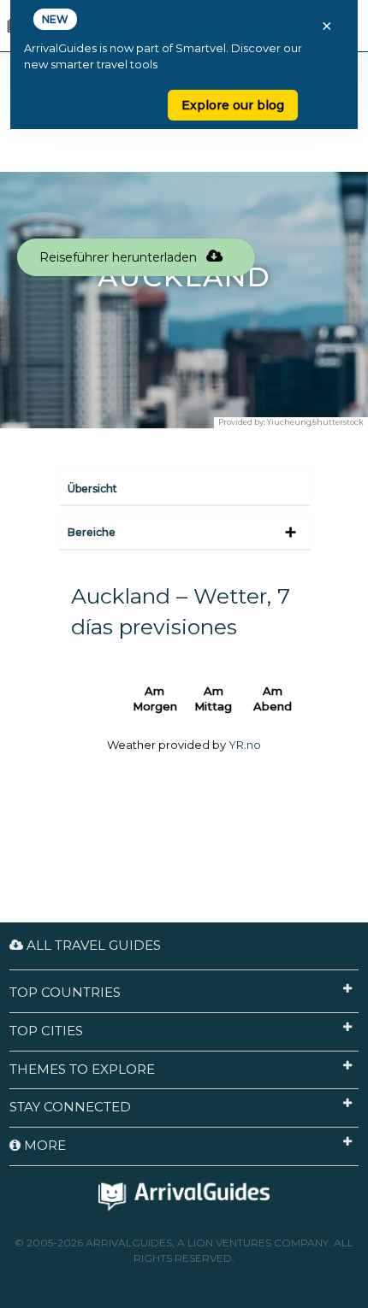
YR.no (245, 744)
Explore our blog (232, 105)
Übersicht (92, 488)
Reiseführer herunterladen (119, 257)
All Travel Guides (92, 945)
